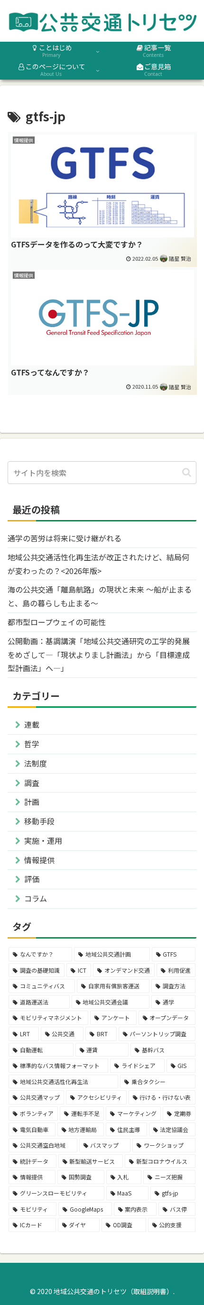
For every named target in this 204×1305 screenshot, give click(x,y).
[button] (186, 472)
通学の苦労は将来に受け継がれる (64, 538)
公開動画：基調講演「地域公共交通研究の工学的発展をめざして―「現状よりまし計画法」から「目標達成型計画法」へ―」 (99, 654)
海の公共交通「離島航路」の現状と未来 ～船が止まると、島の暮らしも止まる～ (100, 596)
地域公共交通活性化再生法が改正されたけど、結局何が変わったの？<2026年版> (98, 563)
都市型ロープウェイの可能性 (57, 622)
